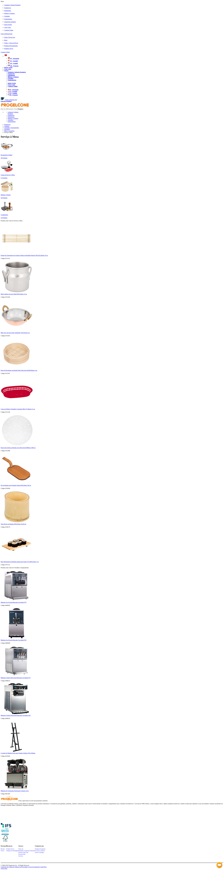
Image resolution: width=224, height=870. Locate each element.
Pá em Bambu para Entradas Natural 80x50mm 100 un (16, 485)
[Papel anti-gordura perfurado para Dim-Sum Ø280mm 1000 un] (17, 446)
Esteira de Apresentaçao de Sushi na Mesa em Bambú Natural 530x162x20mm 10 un (24, 255)
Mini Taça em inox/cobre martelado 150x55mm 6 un (15, 332)
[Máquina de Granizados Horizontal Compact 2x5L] (16, 789)
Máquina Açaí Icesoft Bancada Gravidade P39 (13, 640)
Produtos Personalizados (11, 46)
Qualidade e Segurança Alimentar (26, 850)
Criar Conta (7, 27)
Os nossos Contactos (40, 850)
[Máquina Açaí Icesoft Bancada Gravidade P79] (16, 601)
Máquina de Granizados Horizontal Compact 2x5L (15, 791)
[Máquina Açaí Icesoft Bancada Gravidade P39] (16, 638)
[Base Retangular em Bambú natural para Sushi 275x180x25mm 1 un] (16, 560)
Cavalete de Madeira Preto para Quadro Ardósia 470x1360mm (18, 753)
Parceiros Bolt (21, 854)
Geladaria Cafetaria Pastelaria (12, 5)
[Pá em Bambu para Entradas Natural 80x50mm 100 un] (16, 484)
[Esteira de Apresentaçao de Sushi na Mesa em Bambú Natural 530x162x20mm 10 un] (16, 254)
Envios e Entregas (39, 852)
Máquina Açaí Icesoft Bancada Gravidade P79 (13, 602)
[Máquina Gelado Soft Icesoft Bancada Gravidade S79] (16, 676)
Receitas (3, 849)
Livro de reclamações (34, 867)
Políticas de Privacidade (21, 867)
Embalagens (7, 10)
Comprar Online (8, 30)
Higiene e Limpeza (9, 13)
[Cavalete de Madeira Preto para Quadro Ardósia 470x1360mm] (16, 751)
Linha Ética (43, 867)
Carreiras (20, 856)
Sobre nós (20, 849)
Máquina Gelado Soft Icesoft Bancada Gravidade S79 (15, 678)
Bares (5, 40)
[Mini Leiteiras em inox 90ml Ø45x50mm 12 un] (17, 292)
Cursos (2, 850)
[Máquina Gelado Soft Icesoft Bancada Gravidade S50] (16, 714)
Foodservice (7, 8)
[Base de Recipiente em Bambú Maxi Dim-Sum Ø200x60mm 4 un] (16, 369)
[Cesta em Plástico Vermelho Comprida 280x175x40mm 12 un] (17, 407)
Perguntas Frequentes (40, 849)
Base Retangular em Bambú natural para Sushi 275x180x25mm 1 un (20, 561)
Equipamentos (8, 19)
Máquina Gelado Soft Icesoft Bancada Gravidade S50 (15, 715)
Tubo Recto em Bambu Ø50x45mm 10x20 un (13, 524)
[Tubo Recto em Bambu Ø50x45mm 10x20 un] (17, 522)
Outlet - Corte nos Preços (11, 43)
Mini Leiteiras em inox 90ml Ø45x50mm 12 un (14, 294)
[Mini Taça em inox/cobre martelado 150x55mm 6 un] (17, 331)
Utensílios (7, 16)
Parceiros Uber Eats (23, 852)
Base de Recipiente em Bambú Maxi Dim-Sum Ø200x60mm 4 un (19, 370)
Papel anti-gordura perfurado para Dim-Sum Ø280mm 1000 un (18, 447)
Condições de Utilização (7, 867)
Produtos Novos (8, 48)
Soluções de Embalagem (12, 850)
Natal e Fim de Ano (9, 37)
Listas (10, 22)
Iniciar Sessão (8, 24)
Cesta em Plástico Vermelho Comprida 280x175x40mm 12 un (18, 409)
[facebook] (6, 828)
